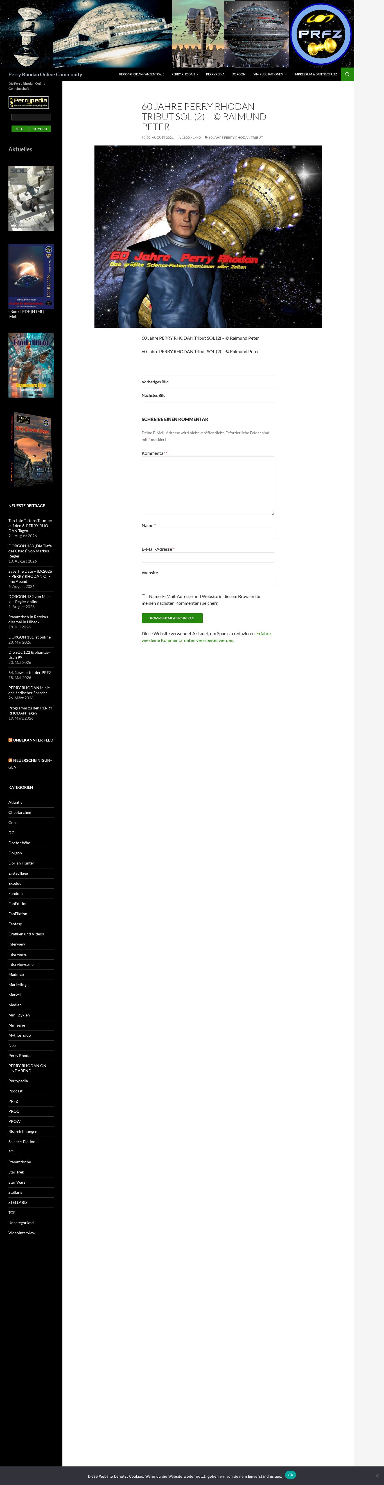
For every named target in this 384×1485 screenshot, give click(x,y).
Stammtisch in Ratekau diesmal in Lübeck (28, 619)
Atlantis (15, 802)
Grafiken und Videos (26, 933)
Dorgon (238, 74)
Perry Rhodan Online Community (45, 74)
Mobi (14, 316)
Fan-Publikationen (268, 74)
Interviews (17, 954)
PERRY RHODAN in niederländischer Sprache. (29, 690)
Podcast (15, 1090)
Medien (15, 1004)
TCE (11, 1212)
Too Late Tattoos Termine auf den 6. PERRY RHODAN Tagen (30, 525)
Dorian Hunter (21, 863)
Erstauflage (18, 873)
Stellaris (15, 1192)
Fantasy (15, 923)
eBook (13, 311)
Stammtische (19, 1161)
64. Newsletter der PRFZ (29, 672)
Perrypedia (215, 74)
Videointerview (21, 1232)
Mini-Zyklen (19, 1015)
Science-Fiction (21, 1141)
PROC (13, 1111)
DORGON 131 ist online (29, 637)
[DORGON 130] (31, 276)
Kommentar (155, 453)
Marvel (14, 994)
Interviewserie (20, 964)
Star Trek (16, 1172)
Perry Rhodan (183, 74)
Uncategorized (21, 1222)
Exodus (14, 883)
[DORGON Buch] (31, 449)
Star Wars (16, 1182)
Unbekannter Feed (33, 740)
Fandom (15, 893)
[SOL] (31, 198)
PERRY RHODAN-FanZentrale (141, 74)
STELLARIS (17, 1202)
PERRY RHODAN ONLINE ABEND (28, 1068)
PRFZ (13, 1101)
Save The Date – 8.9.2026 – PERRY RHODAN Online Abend (30, 576)
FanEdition (18, 903)
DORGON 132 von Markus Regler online (29, 599)
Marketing (17, 984)
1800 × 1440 (191, 137)
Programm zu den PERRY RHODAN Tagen (30, 710)
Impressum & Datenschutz (315, 74)
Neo (12, 1045)
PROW (14, 1121)
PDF (26, 311)
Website (150, 572)
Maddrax (16, 974)
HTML (37, 311)
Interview (16, 944)
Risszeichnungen (22, 1131)
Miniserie (16, 1025)
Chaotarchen (19, 812)
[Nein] (377, 1476)
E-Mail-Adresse (158, 549)
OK (290, 1475)
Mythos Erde (19, 1035)
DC (11, 832)
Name (149, 525)
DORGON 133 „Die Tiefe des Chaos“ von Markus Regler (30, 550)
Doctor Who (19, 842)
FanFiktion (17, 913)
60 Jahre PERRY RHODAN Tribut (236, 137)
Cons (12, 822)
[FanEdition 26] (31, 364)
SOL (11, 1151)
